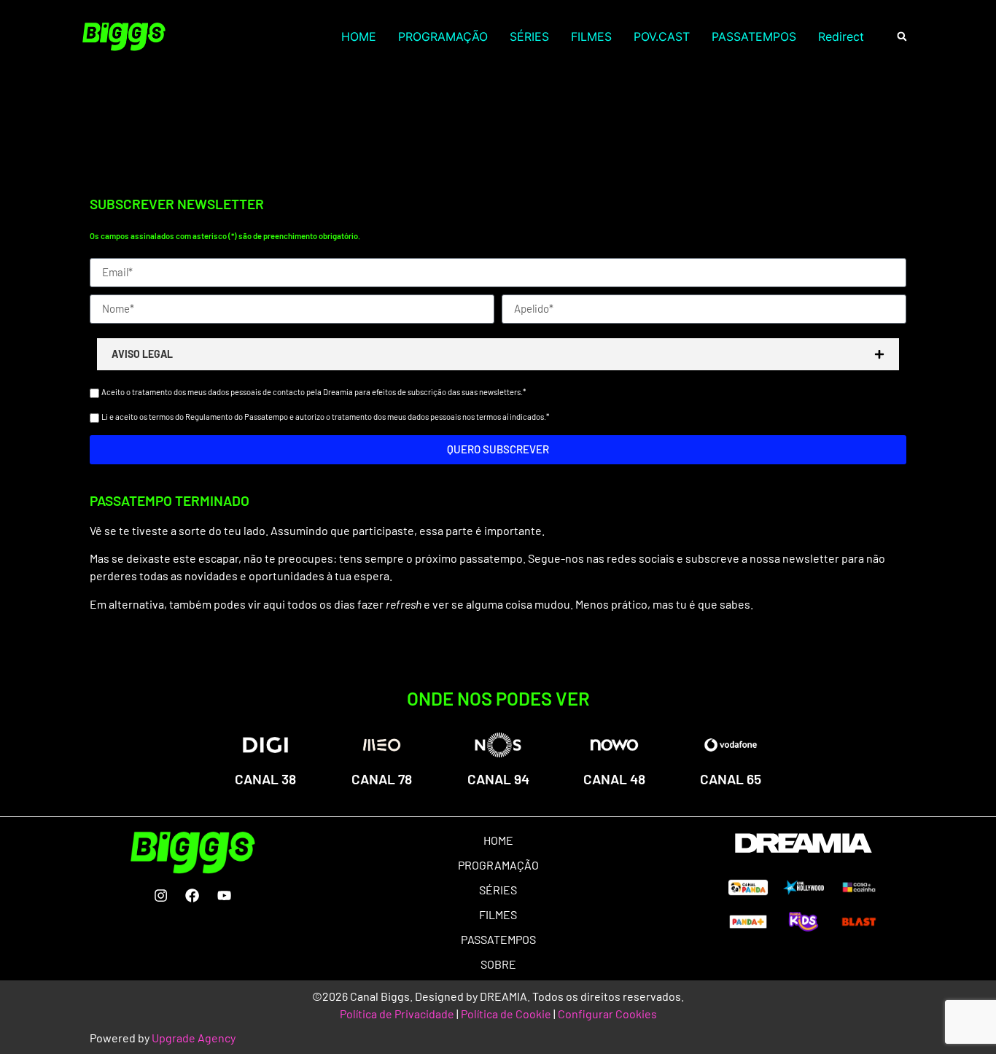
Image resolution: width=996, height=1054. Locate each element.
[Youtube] (224, 895)
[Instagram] (160, 895)
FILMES (591, 36)
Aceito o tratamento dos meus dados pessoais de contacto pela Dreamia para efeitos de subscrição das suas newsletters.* (313, 392)
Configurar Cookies (607, 1013)
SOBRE (498, 964)
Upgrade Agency (194, 1038)
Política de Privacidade (397, 1013)
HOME (358, 36)
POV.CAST (662, 36)
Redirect (841, 36)
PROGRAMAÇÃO (443, 36)
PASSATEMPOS (754, 36)
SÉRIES (529, 36)
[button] (902, 37)
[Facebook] (192, 895)
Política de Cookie (506, 1013)
